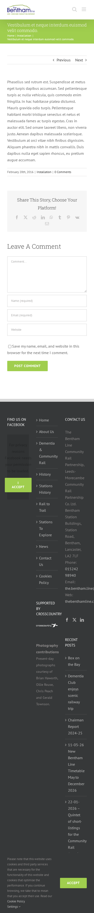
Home (44, 420)
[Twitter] (74, 620)
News (43, 546)
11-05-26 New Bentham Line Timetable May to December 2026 (76, 767)
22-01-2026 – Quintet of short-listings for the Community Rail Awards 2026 (76, 831)
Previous (64, 60)
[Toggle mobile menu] (84, 9)
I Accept (18, 485)
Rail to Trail (44, 507)
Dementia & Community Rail (47, 453)
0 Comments (62, 172)
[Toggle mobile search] (74, 9)
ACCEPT (73, 883)
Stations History (46, 489)
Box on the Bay (74, 661)
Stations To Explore (46, 528)
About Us (46, 431)
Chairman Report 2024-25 (76, 726)
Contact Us (45, 561)
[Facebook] (67, 620)
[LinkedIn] (82, 620)
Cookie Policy (16, 901)
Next (79, 60)
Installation (44, 172)
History (45, 474)
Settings (13, 907)
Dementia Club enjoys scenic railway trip (76, 692)
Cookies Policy (45, 579)
